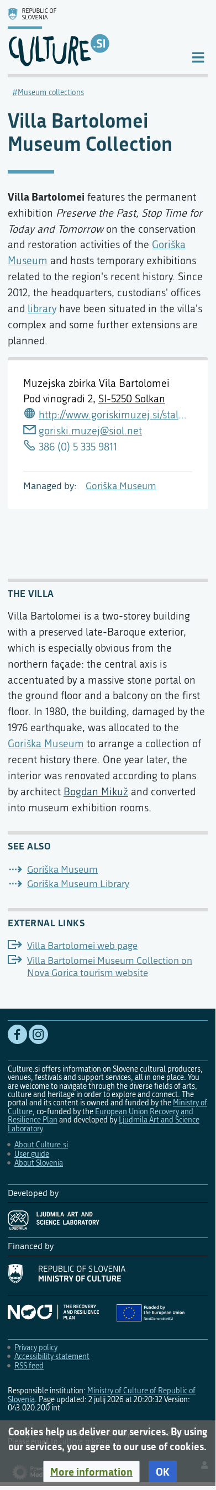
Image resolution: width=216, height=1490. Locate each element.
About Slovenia (38, 1163)
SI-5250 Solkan (131, 398)
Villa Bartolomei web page (82, 946)
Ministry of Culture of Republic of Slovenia (102, 1395)
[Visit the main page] (90, 37)
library (42, 308)
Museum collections (51, 92)
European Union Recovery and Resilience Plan (100, 1116)
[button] (91, 1472)
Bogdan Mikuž (96, 791)
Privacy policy (35, 1347)
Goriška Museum (121, 486)
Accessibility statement (51, 1356)
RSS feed (29, 1366)
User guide (31, 1154)
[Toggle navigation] (198, 56)
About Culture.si (41, 1145)
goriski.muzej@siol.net (90, 430)
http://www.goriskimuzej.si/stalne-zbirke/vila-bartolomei (115, 414)
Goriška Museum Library (78, 884)
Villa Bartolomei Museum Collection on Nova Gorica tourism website (109, 967)
